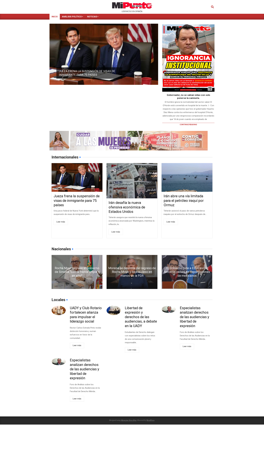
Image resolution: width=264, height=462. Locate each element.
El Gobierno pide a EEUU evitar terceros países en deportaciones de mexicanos (187, 271)
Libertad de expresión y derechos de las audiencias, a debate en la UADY (141, 317)
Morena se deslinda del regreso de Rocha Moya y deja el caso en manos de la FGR (132, 271)
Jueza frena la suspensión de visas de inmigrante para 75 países (87, 73)
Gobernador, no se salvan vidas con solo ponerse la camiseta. (188, 97)
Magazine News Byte (129, 420)
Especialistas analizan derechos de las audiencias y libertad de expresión (194, 317)
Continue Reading (188, 124)
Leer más (61, 222)
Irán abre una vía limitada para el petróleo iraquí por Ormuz (184, 200)
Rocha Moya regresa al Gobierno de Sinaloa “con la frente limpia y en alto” (77, 271)
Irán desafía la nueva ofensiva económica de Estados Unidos (127, 207)
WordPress (150, 420)
